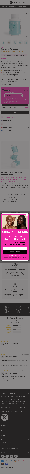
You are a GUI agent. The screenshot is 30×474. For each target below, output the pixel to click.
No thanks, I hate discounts (15, 255)
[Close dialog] (27, 215)
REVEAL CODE (15, 252)
